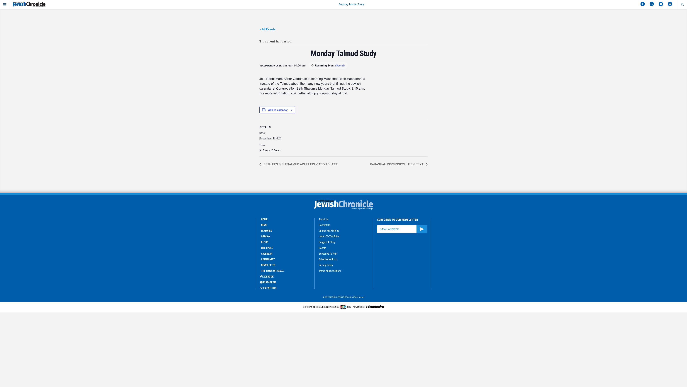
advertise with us (328, 259)
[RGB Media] (346, 307)
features (266, 230)
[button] (682, 4)
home (264, 219)
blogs (264, 242)
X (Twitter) (270, 288)
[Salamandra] (375, 306)
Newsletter (268, 265)
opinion (265, 236)
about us (323, 219)
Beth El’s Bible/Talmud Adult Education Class (300, 164)
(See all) (340, 65)
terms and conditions (330, 270)
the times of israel (272, 270)
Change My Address (329, 230)
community (268, 259)
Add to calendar (278, 110)
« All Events (267, 29)
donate (322, 248)
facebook (268, 276)
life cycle (267, 248)
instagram (269, 282)
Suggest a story (327, 242)
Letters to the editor (329, 236)
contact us (324, 225)
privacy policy (326, 265)
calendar (266, 253)
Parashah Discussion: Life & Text (397, 164)
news (264, 225)
